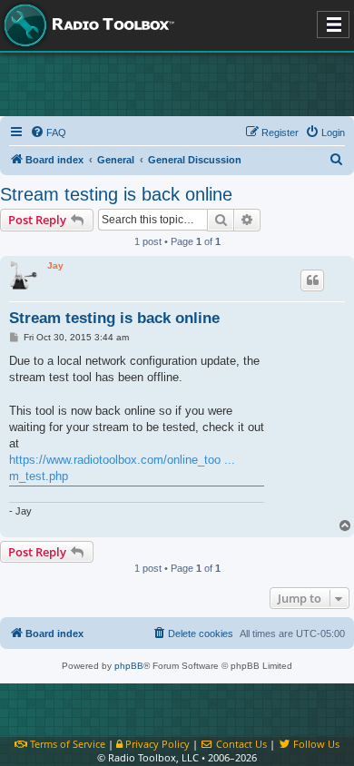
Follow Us (314, 744)
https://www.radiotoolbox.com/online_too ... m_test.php (122, 468)
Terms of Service (66, 744)
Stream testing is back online (116, 194)
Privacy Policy (156, 744)
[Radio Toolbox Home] (86, 25)
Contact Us (240, 744)
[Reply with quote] (312, 280)
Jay (55, 265)
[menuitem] (48, 132)
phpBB (128, 666)
